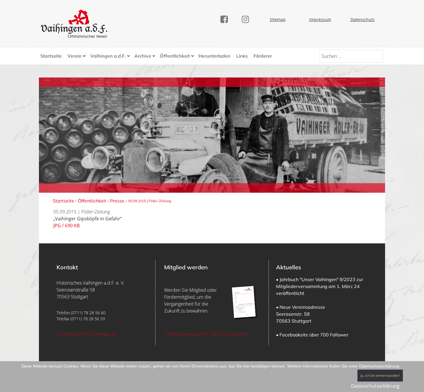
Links (242, 56)
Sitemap (278, 19)
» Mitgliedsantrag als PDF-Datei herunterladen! (205, 334)
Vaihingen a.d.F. (108, 56)
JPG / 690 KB (66, 225)
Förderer (263, 56)
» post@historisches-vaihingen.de (87, 334)
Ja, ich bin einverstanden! (380, 375)
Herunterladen (214, 56)
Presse (117, 201)
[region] (212, 303)
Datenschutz (362, 19)
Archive (142, 56)
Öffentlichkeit (175, 56)
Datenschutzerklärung (375, 386)
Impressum (320, 19)
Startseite (51, 56)
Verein (74, 56)
